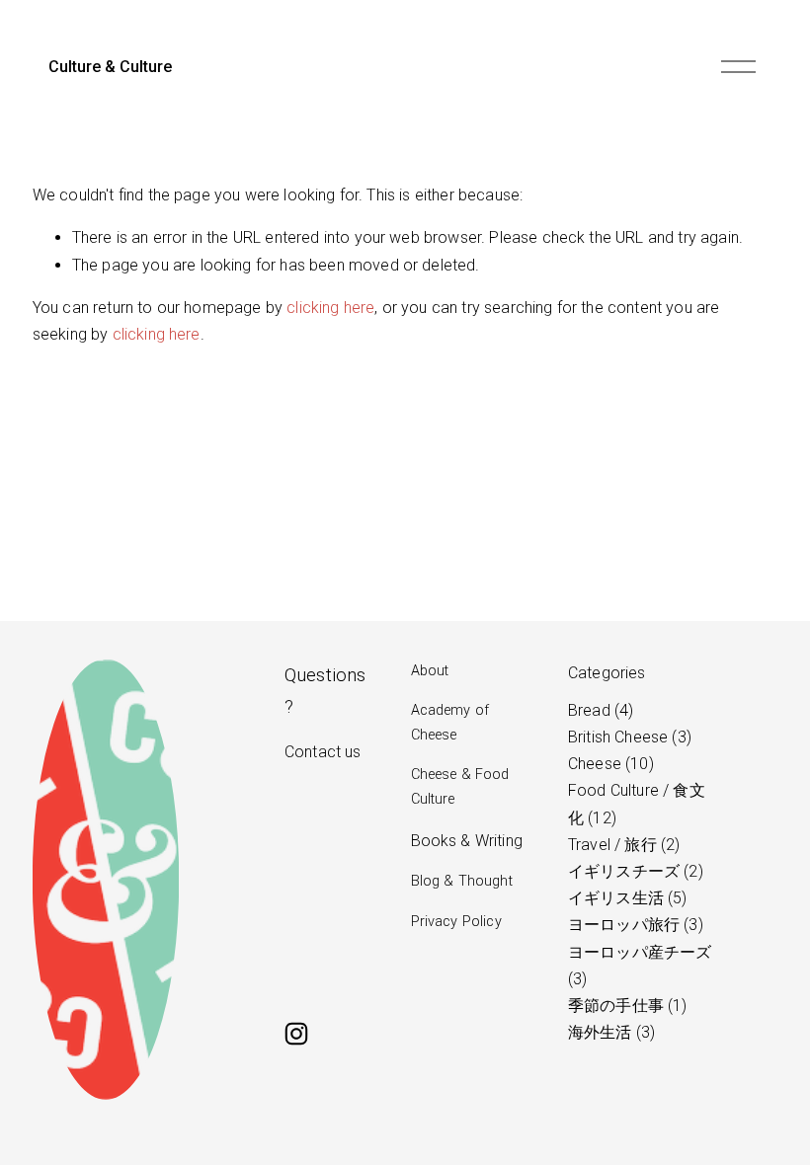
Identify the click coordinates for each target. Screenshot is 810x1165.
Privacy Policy (456, 921)
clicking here (330, 307)
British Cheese (627, 737)
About (430, 670)
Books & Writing (467, 840)
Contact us (323, 751)
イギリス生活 (625, 898)
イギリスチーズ (633, 871)
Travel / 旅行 (621, 844)
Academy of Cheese (450, 722)
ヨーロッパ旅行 (633, 924)
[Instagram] (296, 1034)
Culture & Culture (110, 66)
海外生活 (609, 1032)
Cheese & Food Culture (460, 786)
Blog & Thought (462, 881)
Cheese (608, 763)
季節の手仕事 (625, 1005)
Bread (598, 710)
